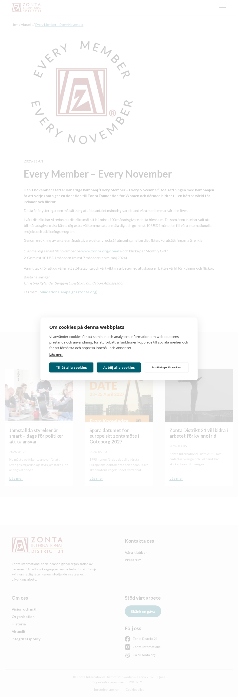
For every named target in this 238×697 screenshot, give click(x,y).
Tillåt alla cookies (71, 367)
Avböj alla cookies (119, 367)
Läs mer (56, 354)
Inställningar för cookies (166, 367)
